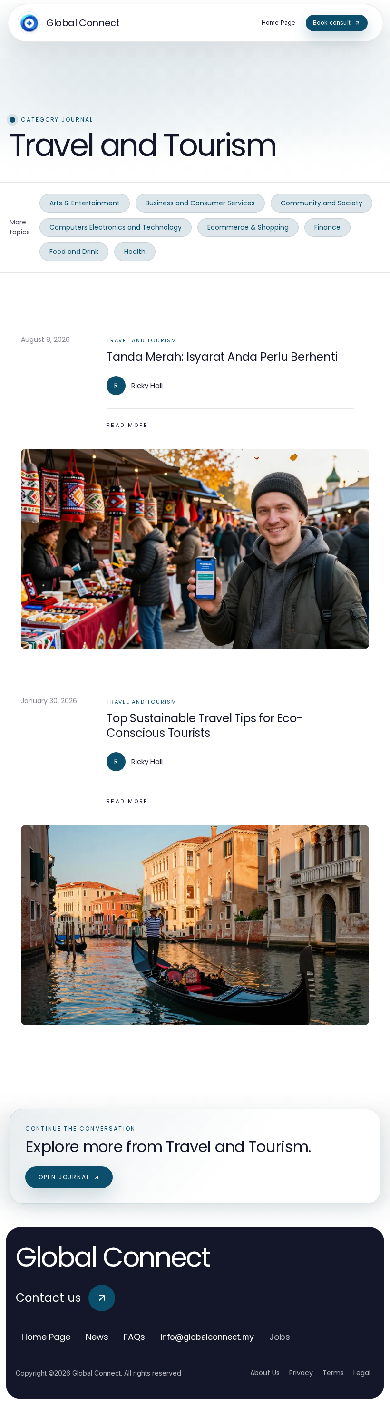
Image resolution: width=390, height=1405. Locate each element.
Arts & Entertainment (84, 203)
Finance (327, 227)
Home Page (45, 1337)
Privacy (301, 1372)
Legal (361, 1372)
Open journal (64, 1177)
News (97, 1337)
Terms (333, 1372)
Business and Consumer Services (200, 203)
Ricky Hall (147, 385)
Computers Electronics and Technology (115, 227)
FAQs (134, 1337)
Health (135, 251)
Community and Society (321, 203)
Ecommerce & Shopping (248, 227)
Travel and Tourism (142, 340)
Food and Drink (73, 251)
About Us (265, 1372)
